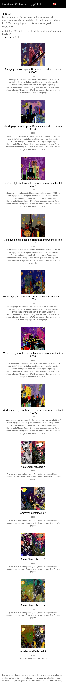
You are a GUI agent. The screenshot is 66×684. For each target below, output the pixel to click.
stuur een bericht (10, 37)
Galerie (8, 13)
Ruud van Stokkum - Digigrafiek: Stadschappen (25, 4)
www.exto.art (30, 675)
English (54, 4)
